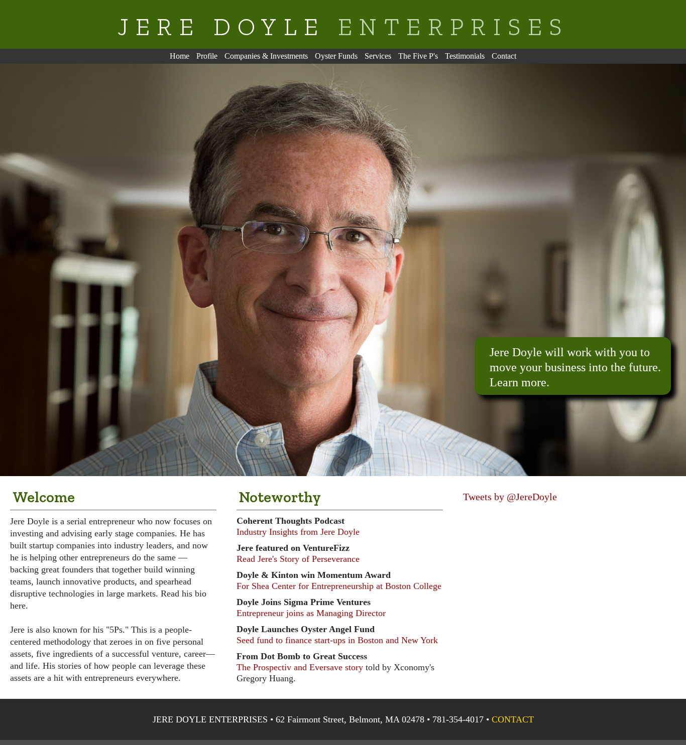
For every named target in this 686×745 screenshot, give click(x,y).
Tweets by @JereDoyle (510, 496)
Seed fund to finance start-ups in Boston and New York (337, 640)
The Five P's (418, 56)
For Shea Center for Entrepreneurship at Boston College (339, 586)
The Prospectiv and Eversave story (300, 667)
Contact (504, 56)
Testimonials (465, 56)
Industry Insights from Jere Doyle (298, 532)
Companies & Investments (266, 56)
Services (378, 56)
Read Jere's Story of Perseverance (298, 559)
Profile (206, 56)
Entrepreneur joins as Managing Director (311, 613)
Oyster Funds (336, 56)
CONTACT (513, 719)
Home (179, 56)
